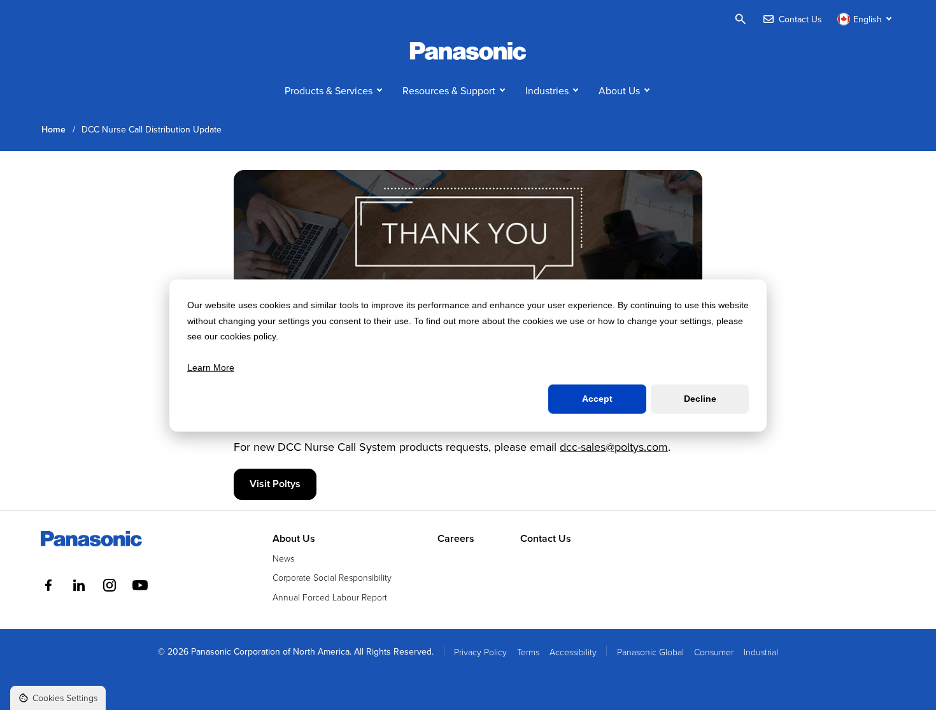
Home (53, 129)
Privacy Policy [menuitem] (480, 652)
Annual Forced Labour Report (330, 597)
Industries (547, 90)
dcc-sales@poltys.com (614, 447)
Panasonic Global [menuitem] (650, 652)
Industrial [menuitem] (761, 652)
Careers (455, 539)
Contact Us (545, 539)
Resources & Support (448, 90)
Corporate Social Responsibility (332, 577)
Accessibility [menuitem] (573, 652)
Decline (700, 399)
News (283, 558)
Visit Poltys (275, 483)
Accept (597, 399)
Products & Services (328, 90)
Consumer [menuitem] (714, 652)
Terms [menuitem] (528, 652)
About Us (619, 90)
